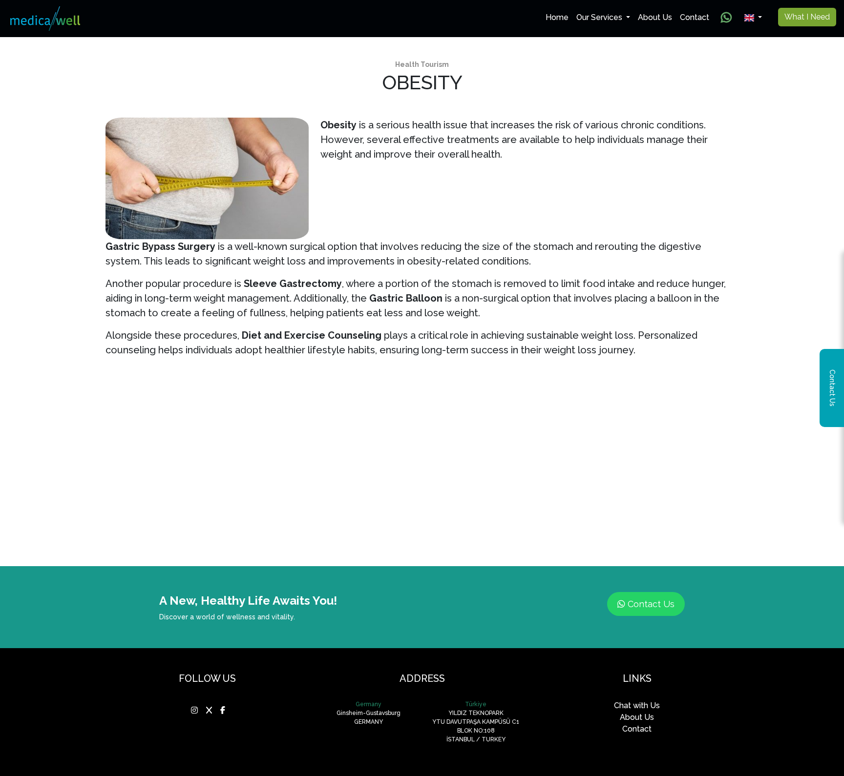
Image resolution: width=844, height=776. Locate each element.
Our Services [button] (600, 17)
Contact (694, 17)
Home (559, 17)
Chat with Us (637, 705)
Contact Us (650, 604)
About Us (655, 17)
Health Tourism (422, 64)
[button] (753, 17)
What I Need (807, 16)
